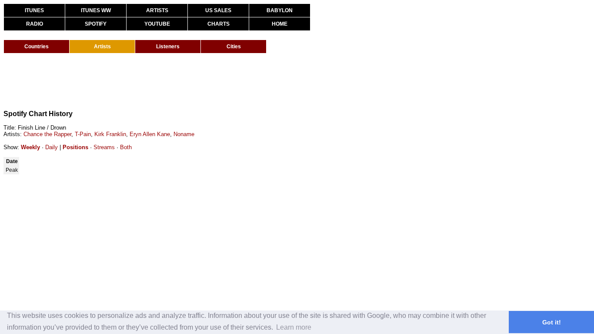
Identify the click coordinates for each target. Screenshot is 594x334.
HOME (279, 24)
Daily (51, 147)
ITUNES (34, 10)
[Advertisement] (161, 81)
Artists (102, 46)
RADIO (34, 24)
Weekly (30, 147)
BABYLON (280, 10)
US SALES (218, 10)
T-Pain (83, 134)
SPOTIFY (96, 24)
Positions (75, 147)
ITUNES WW (96, 10)
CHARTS (218, 24)
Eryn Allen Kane (150, 134)
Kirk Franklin (110, 134)
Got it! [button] (551, 322)
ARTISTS (157, 10)
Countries (36, 46)
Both (126, 147)
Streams (104, 147)
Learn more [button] (293, 327)
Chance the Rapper (47, 134)
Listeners (168, 46)
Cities (234, 46)
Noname (184, 134)
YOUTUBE (157, 24)
